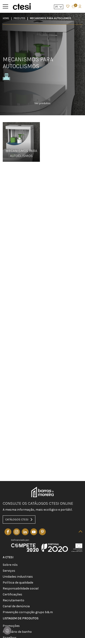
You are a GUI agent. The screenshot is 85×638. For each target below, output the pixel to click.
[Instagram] (16, 531)
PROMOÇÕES (11, 626)
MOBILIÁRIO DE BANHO (17, 632)
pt (57, 6)
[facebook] (8, 531)
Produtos (19, 18)
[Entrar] (67, 6)
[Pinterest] (42, 531)
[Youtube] (33, 531)
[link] (42, 106)
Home (6, 18)
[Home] (22, 6)
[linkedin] (25, 531)
